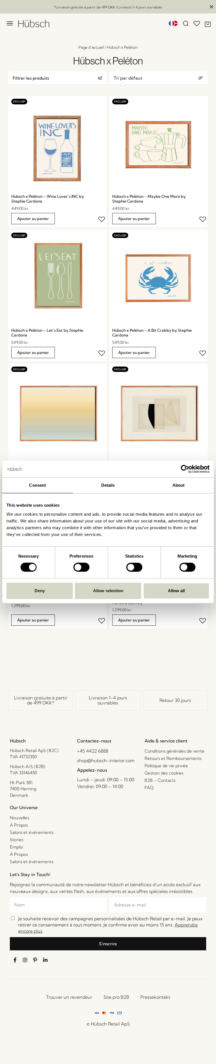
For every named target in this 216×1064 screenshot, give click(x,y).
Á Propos (19, 825)
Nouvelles (19, 817)
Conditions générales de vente (174, 751)
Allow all (176, 590)
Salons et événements (31, 832)
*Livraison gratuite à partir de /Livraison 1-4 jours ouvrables (108, 7)
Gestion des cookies (164, 773)
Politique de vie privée (166, 765)
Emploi (16, 847)
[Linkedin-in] (45, 960)
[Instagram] (25, 960)
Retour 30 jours (175, 700)
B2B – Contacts (160, 780)
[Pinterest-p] (35, 960)
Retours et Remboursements (173, 758)
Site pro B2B (116, 997)
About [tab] (178, 485)
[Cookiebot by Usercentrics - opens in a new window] (185, 469)
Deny (40, 590)
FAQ (149, 787)
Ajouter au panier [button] (33, 218)
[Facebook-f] (15, 960)
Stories (16, 839)
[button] (57, 78)
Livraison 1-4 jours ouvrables (108, 700)
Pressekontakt (155, 997)
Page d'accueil (91, 47)
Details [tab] (108, 485)
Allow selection (108, 590)
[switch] (81, 567)
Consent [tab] (37, 485)
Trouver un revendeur (69, 997)
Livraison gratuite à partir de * (40, 700)
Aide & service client (166, 741)
